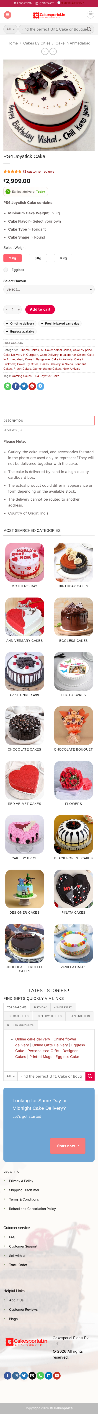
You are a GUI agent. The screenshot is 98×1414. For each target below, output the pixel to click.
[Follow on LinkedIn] (48, 1376)
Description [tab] (13, 420)
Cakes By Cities (36, 43)
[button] (7, 15)
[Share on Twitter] (24, 386)
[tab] (16, 1007)
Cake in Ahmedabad (73, 43)
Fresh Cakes (22, 368)
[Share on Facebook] (16, 386)
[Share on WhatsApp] (7, 386)
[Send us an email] (32, 1376)
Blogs (13, 1319)
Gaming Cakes (22, 376)
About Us (16, 1300)
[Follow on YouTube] (57, 1376)
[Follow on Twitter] (24, 1376)
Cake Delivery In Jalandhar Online (62, 354)
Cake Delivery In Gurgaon (20, 354)
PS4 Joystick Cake (46, 376)
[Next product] (44, 51)
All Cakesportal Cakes (56, 350)
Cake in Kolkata (62, 359)
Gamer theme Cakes (47, 368)
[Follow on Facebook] (7, 1376)
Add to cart (40, 309)
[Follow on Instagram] (16, 1376)
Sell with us (17, 1256)
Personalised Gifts (43, 1050)
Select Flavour (14, 281)
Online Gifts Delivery (50, 1045)
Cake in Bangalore (37, 359)
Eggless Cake (67, 1056)
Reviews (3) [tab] (12, 430)
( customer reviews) (39, 171)
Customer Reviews (23, 1309)
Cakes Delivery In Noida (56, 364)
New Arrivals (71, 368)
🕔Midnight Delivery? (70, 2)
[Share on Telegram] (40, 386)
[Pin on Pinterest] (32, 386)
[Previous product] (53, 51)
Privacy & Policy (21, 1181)
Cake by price (82, 350)
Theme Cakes (29, 350)
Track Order (18, 1265)
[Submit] (89, 29)
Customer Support (23, 1246)
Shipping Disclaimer (24, 1190)
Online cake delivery (32, 1039)
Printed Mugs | (41, 1056)
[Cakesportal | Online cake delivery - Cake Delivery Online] (49, 15)
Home (13, 43)
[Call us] (40, 1376)
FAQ (12, 1237)
